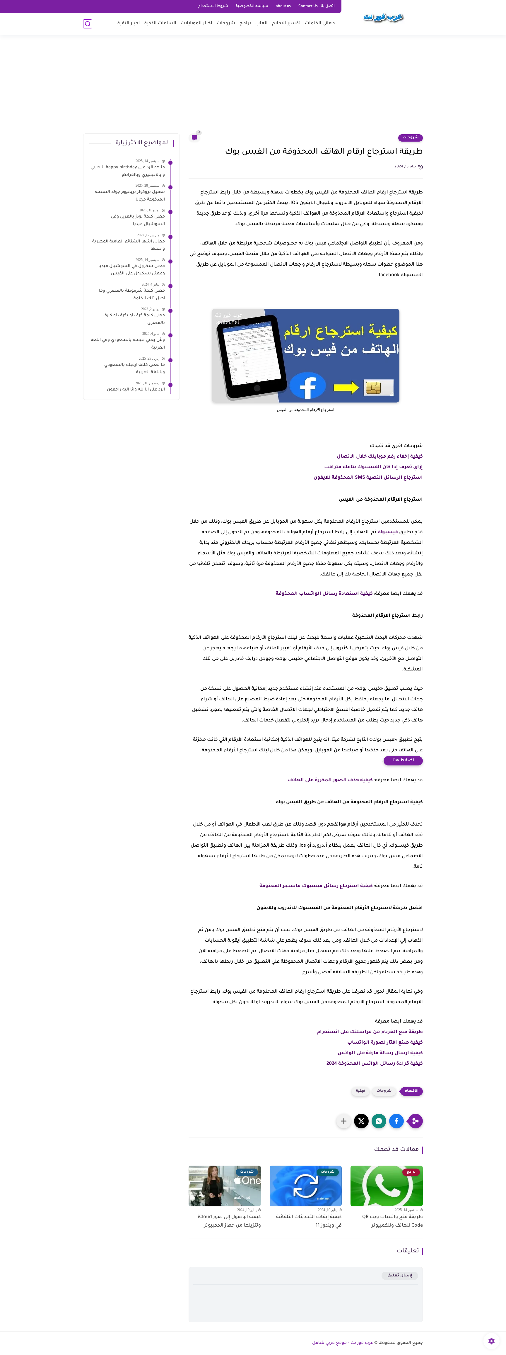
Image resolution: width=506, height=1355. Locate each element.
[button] (396, 1121)
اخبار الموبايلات (196, 23)
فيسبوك (387, 532)
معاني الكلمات (320, 23)
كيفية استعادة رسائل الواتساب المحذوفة (324, 594)
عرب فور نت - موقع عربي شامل (342, 1343)
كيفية (360, 1091)
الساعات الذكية (160, 23)
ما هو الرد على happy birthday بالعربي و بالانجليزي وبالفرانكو (127, 171)
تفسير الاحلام (286, 23)
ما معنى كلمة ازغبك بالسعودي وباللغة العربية (134, 369)
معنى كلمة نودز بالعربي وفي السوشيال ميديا (138, 221)
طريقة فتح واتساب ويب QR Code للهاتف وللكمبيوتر (392, 1221)
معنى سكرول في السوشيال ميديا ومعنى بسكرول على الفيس (131, 270)
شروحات (226, 23)
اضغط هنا (403, 760)
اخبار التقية (128, 23)
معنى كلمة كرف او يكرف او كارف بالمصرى (133, 319)
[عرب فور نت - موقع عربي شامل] (383, 17)
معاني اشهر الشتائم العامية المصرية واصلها (128, 246)
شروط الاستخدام (213, 6)
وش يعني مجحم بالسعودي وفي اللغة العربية (128, 344)
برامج (245, 23)
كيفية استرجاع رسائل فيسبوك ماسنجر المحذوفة (316, 886)
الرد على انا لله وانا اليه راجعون (136, 390)
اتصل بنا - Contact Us (316, 6)
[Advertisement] (253, 88)
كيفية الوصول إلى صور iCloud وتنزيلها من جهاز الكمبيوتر (229, 1221)
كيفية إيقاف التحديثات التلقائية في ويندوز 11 (309, 1221)
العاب (261, 23)
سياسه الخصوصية (252, 6)
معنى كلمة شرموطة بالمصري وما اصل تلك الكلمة (132, 295)
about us (283, 6)
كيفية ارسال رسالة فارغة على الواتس (380, 1053)
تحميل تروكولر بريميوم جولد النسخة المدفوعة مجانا (130, 196)
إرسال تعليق (399, 1276)
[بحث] (87, 23)
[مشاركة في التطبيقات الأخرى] (343, 1121)
